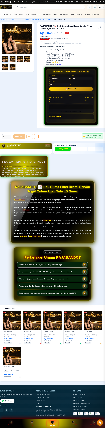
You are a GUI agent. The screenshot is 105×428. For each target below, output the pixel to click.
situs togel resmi (35, 236)
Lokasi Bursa (41, 400)
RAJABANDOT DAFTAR (97, 2)
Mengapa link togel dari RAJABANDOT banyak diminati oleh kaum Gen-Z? (45, 272)
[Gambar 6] (12, 66)
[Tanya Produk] (36, 136)
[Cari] (18, 7)
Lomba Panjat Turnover (79, 149)
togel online (47, 220)
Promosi (11, 425)
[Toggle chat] (100, 422)
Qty (3, 134)
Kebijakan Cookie (78, 400)
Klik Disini (59, 64)
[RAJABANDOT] (6, 7)
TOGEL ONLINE (24, 19)
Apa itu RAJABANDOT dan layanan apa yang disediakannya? (41, 265)
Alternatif (73, 425)
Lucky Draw (63, 149)
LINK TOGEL (14, 19)
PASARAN (52, 75)
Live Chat (94, 425)
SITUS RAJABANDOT (33, 14)
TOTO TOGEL (47, 19)
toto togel (23, 236)
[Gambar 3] (20, 59)
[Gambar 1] (5, 59)
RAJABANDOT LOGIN (82, 2)
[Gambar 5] (5, 66)
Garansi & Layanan (79, 409)
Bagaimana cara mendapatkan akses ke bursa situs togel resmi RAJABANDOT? (47, 293)
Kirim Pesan (9, 401)
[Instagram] (6, 410)
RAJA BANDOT (69, 2)
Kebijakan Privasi (78, 397)
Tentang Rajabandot (43, 394)
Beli (29, 136)
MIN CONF (52, 81)
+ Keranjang (19, 136)
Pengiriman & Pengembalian (82, 403)
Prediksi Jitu (95, 149)
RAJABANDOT (58, 2)
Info (47, 146)
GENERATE (71, 89)
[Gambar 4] (27, 59)
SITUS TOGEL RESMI (91, 14)
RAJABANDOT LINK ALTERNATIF (71, 14)
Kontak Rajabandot (43, 397)
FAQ (38, 403)
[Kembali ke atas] (100, 417)
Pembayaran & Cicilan (80, 406)
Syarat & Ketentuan (79, 394)
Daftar (52, 425)
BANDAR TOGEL (36, 19)
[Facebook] (1, 410)
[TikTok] (11, 410)
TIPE (73, 75)
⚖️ (95, 7)
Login (32, 425)
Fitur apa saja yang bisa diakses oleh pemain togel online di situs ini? (43, 279)
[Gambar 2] (12, 59)
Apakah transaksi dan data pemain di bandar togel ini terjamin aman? (43, 286)
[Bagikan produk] (100, 27)
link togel (26, 210)
